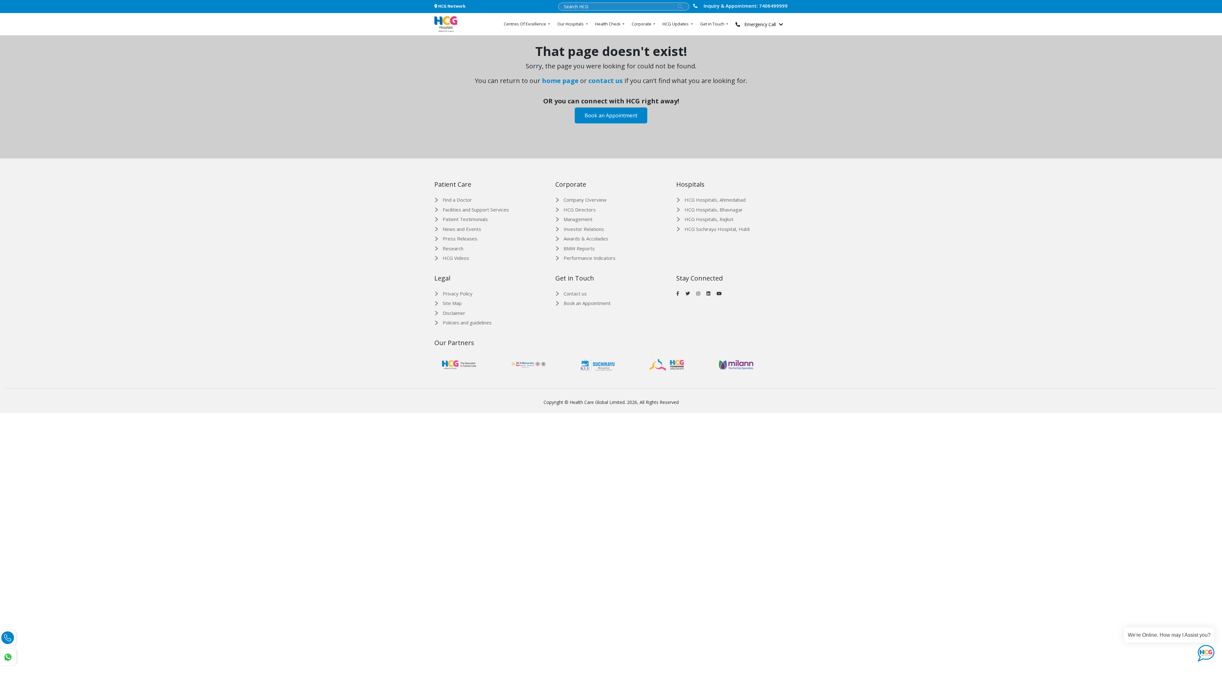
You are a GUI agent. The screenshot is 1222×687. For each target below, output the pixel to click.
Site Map (452, 303)
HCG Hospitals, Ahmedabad (715, 200)
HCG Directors (580, 209)
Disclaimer (454, 313)
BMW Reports (579, 248)
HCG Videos (456, 258)
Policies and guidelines (467, 322)
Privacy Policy (458, 293)
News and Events (462, 229)
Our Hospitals (571, 24)
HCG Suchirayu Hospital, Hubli (717, 229)
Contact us (575, 293)
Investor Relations (584, 229)
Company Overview (585, 200)
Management (578, 219)
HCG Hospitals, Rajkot (709, 219)
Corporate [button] (642, 24)
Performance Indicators (589, 258)
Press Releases (460, 238)
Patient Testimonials (465, 219)
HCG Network (451, 6)
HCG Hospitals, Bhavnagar (714, 209)
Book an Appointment (611, 115)
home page (560, 80)
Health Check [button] (608, 24)
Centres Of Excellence (525, 24)
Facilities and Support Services (476, 209)
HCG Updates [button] (676, 24)
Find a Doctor (457, 200)
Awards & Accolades (586, 238)
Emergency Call (759, 24)
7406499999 (746, 6)
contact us (605, 80)
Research (453, 248)
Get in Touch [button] (712, 24)
